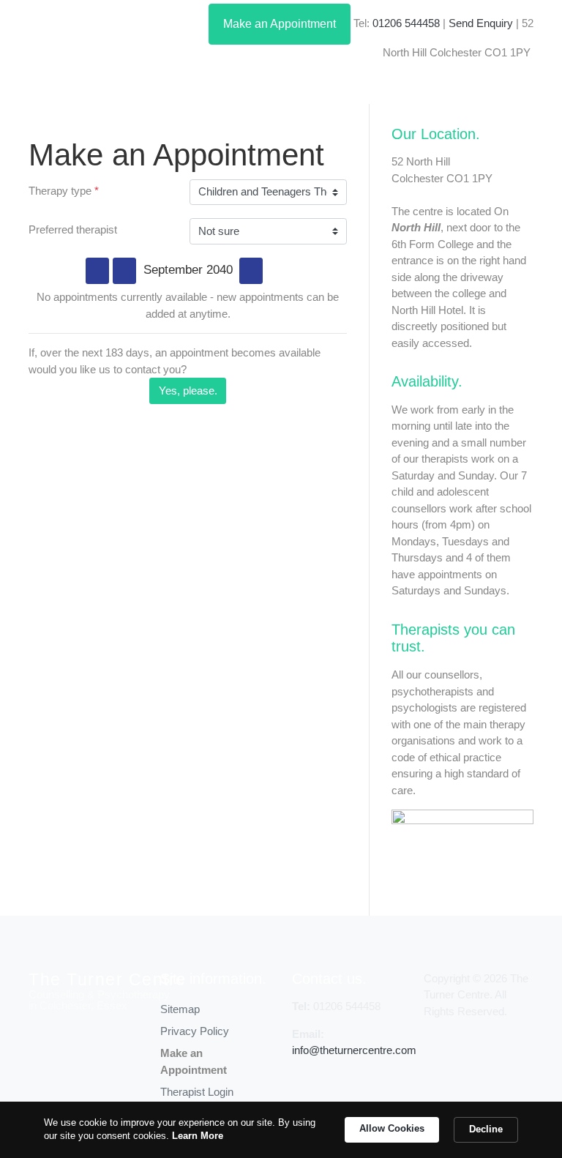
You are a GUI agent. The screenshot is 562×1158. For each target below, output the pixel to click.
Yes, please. (188, 390)
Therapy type (64, 190)
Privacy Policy (194, 1031)
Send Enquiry (481, 23)
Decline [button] (486, 1129)
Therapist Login (196, 1092)
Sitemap (180, 1009)
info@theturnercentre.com (354, 1050)
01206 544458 (406, 23)
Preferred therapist (73, 229)
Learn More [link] (197, 1135)
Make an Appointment (279, 24)
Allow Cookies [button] (391, 1128)
